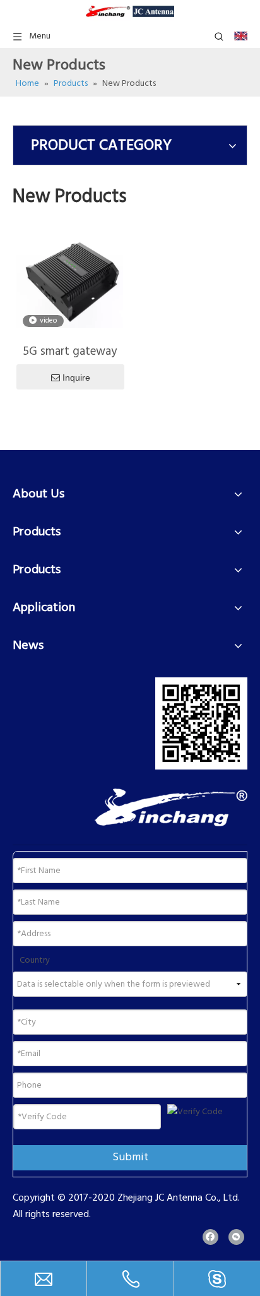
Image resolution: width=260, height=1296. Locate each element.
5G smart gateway (70, 352)
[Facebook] (210, 1237)
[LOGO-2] (171, 807)
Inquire (76, 377)
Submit (130, 1157)
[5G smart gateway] (69, 280)
